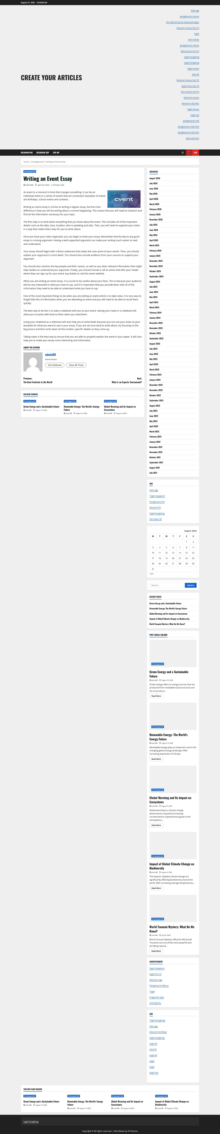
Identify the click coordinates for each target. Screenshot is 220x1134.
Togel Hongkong (157, 1020)
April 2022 (153, 426)
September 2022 (156, 400)
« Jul (151, 573)
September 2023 (156, 338)
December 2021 (155, 447)
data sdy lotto (192, 138)
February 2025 (155, 250)
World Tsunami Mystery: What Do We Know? (167, 624)
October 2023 (155, 333)
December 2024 (156, 260)
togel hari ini (155, 974)
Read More (157, 696)
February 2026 (155, 209)
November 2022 (156, 390)
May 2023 (153, 359)
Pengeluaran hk (156, 501)
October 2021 (155, 457)
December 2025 (156, 219)
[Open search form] (183, 152)
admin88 (29, 185)
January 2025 (154, 255)
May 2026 (153, 193)
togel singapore (156, 968)
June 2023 (153, 353)
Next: (127, 380)
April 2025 (153, 240)
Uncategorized (29, 171)
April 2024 (153, 302)
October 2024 (155, 271)
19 (166, 558)
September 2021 (156, 462)
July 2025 (153, 224)
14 (180, 552)
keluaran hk (155, 507)
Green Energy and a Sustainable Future (41, 406)
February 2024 (155, 312)
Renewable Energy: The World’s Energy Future (81, 408)
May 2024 (153, 297)
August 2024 (154, 281)
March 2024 (154, 307)
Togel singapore (157, 495)
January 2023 (154, 379)
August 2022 (154, 405)
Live (195, 152)
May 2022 (153, 421)
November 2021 (155, 452)
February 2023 (155, 374)
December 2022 (156, 384)
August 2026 (154, 178)
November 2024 (156, 266)
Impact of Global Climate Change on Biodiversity (169, 618)
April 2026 (153, 198)
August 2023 (154, 343)
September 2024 (156, 276)
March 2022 (154, 431)
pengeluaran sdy (191, 120)
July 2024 (153, 286)
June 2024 (153, 291)
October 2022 (155, 395)
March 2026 (154, 204)
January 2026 (155, 214)
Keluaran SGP (42, 152)
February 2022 (155, 436)
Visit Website (55, 365)
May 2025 (153, 235)
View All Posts (76, 365)
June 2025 (153, 229)
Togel (152, 991)
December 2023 (156, 322)
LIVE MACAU (155, 1003)
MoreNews (119, 1131)
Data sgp (153, 490)
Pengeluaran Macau (159, 985)
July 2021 (153, 472)
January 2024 (154, 317)
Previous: (37, 380)
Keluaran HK (27, 152)
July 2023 (153, 348)
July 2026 (153, 183)
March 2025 (154, 245)
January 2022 (154, 441)
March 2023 (154, 369)
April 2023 (153, 364)
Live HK (56, 152)
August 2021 (154, 467)
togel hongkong (156, 513)
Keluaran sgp (155, 979)
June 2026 (153, 188)
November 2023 (156, 328)
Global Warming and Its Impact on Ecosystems (120, 408)
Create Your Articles (51, 77)
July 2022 (153, 410)
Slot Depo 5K (155, 519)
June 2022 (153, 415)
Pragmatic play (156, 997)
